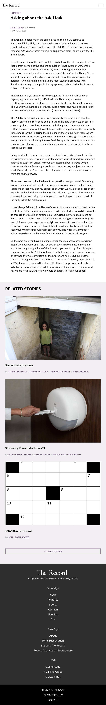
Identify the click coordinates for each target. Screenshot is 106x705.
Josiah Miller (42, 454)
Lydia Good (17, 27)
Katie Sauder (80, 371)
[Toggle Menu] (101, 6)
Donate (53, 700)
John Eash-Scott (18, 537)
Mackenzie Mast (60, 371)
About (53, 635)
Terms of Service (53, 690)
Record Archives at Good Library (53, 650)
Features (53, 599)
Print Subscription (53, 640)
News (53, 594)
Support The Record (53, 645)
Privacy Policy (53, 695)
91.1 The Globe (53, 671)
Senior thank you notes (19, 365)
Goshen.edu (53, 666)
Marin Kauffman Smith (67, 454)
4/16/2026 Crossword (18, 531)
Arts (53, 619)
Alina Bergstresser (19, 454)
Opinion (53, 609)
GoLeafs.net (53, 676)
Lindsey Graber (39, 371)
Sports (53, 604)
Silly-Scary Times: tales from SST (25, 448)
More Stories (53, 551)
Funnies (53, 614)
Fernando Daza (17, 371)
